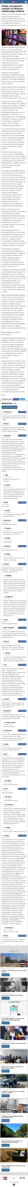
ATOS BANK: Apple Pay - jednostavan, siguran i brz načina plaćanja (13, 1019)
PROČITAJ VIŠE (5, 974)
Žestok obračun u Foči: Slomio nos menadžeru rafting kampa (12, 1141)
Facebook (16, 399)
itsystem (15, 1182)
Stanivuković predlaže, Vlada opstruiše (14, 1043)
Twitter (23, 399)
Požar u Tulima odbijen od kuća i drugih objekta (14, 971)
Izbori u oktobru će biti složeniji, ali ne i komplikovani (14, 1166)
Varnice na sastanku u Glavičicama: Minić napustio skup (12, 1067)
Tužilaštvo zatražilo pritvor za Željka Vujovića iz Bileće (13, 1092)
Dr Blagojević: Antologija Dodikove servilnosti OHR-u (12, 1116)
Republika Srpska (14, 951)
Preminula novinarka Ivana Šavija (12, 995)
